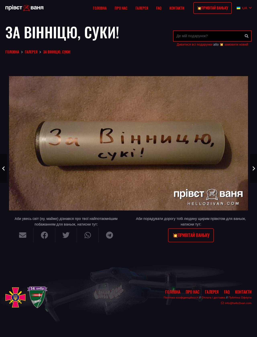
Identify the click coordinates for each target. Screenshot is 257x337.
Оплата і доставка (213, 297)
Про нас (193, 292)
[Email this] (23, 235)
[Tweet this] (66, 235)
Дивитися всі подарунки (194, 44)
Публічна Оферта (240, 297)
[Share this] (44, 235)
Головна (172, 292)
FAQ (227, 292)
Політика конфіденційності (181, 297)
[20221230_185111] (128, 143)
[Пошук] (246, 36)
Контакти (243, 292)
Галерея (212, 292)
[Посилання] (24, 8)
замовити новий (236, 44)
